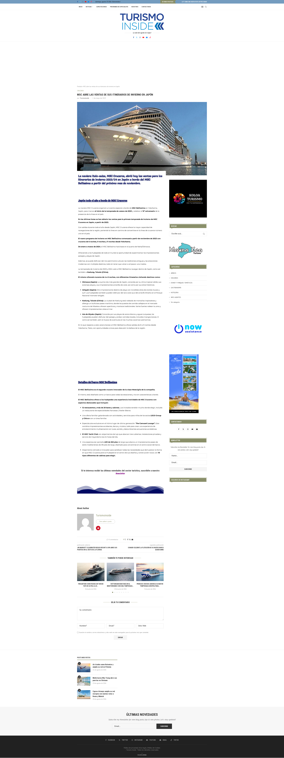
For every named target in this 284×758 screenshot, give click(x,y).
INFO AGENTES (176, 297)
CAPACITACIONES (101, 7)
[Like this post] (125, 540)
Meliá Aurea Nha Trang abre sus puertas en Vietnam (105, 679)
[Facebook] (77, 2)
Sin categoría (175, 302)
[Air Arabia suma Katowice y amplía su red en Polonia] (83, 667)
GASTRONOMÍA (176, 288)
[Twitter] (80, 2)
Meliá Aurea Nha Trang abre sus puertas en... (197, 2)
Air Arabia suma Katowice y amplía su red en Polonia (103, 665)
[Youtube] (85, 2)
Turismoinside (84, 98)
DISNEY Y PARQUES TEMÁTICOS (181, 283)
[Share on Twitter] (130, 540)
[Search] (206, 7)
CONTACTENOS (146, 7)
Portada (79, 86)
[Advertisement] (142, 63)
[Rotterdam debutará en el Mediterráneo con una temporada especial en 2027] (120, 572)
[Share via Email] (132, 540)
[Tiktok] (91, 2)
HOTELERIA (174, 293)
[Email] (88, 2)
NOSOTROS (134, 7)
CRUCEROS (174, 278)
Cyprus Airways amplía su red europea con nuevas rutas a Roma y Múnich (104, 693)
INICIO (80, 7)
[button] (178, 2)
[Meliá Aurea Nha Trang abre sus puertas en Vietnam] (83, 681)
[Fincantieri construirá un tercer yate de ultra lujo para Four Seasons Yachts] (91, 572)
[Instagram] (82, 2)
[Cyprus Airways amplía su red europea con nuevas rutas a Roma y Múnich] (83, 694)
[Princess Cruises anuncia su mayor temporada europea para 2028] (150, 572)
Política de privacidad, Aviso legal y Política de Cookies (142, 748)
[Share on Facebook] (127, 540)
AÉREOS (173, 273)
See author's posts (105, 521)
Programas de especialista (119, 7)
